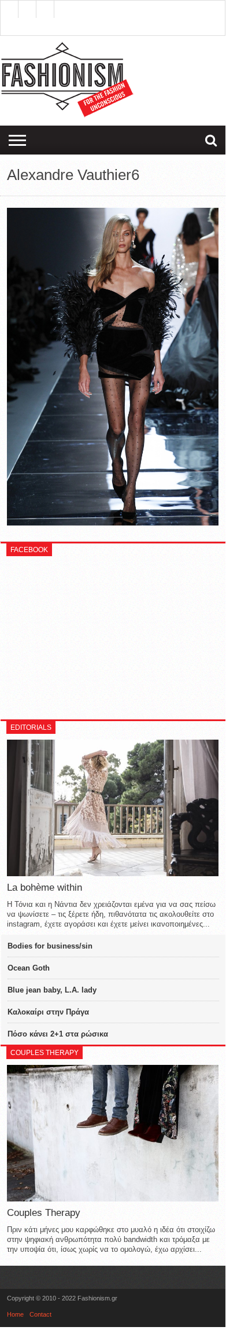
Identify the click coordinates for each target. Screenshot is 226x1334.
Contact (40, 1314)
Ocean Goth (29, 968)
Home (15, 1314)
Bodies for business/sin (50, 946)
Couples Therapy (43, 1212)
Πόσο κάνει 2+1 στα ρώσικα (58, 1034)
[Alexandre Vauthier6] (112, 522)
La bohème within (44, 887)
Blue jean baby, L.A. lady (52, 990)
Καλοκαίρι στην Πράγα (48, 1012)
